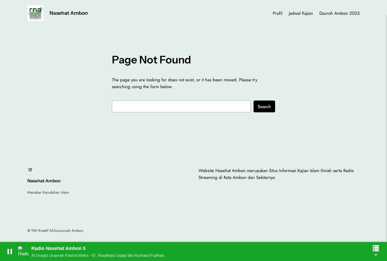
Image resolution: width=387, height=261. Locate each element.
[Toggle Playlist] (376, 248)
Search (264, 106)
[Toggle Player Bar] (376, 255)
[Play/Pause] (9, 251)
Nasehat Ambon (68, 13)
